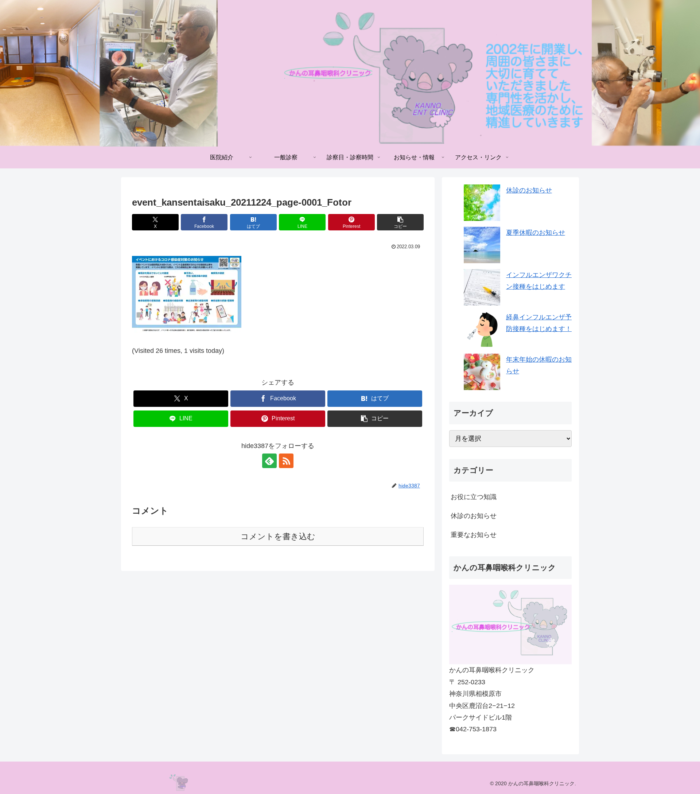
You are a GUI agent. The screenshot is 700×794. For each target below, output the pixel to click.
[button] (400, 222)
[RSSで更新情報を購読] (286, 461)
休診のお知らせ (529, 190)
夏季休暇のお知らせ (535, 232)
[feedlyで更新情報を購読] (269, 461)
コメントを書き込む (278, 536)
